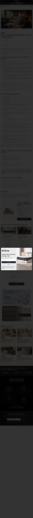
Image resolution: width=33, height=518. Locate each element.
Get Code (8, 262)
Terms (10, 267)
